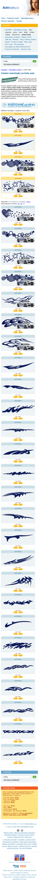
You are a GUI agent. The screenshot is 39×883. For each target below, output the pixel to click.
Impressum (28, 837)
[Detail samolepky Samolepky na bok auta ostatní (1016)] (16, 741)
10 (18, 204)
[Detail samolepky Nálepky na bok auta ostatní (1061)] (16, 590)
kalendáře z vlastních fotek (26, 839)
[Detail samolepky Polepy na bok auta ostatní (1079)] (16, 461)
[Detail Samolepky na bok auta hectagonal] (16, 131)
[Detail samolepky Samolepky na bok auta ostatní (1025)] (16, 676)
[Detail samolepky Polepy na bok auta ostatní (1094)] (16, 418)
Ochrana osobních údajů (26, 835)
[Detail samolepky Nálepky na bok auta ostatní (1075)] (16, 526)
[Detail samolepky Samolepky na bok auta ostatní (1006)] (16, 762)
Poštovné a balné (13, 18)
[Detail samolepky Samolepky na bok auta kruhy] (16, 289)
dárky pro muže (13, 846)
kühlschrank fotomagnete (28, 842)
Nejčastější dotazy (27, 18)
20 (21, 204)
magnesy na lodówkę (8, 844)
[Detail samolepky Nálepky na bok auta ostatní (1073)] (16, 547)
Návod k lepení (8, 833)
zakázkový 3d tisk (24, 846)
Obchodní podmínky (11, 835)
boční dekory (18, 114)
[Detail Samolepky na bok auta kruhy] (16, 174)
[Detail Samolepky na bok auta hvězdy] (16, 195)
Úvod (3, 18)
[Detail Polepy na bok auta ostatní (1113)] (16, 152)
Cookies (9, 837)
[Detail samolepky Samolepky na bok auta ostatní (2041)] (16, 353)
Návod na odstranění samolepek (24, 833)
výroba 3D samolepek (10, 839)
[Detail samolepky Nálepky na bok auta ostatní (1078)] (16, 482)
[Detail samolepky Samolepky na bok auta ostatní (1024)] (16, 698)
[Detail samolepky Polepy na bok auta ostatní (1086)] (16, 439)
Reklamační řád (19, 837)
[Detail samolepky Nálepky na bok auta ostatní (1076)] (16, 504)
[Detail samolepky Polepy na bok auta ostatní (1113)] (16, 375)
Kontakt (19, 21)
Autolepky (4, 70)
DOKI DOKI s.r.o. (31, 824)
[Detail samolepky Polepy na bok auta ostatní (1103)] (16, 396)
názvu (28, 202)
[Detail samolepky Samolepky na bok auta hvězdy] (16, 267)
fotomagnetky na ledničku (11, 842)
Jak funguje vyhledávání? (12, 64)
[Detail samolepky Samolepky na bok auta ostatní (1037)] (16, 655)
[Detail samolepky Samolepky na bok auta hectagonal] (16, 245)
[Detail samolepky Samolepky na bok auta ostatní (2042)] (16, 332)
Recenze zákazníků (8, 21)
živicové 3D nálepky (26, 848)
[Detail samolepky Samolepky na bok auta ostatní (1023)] (16, 719)
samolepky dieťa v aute (23, 844)
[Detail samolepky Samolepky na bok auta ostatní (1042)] (16, 633)
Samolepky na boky (15, 70)
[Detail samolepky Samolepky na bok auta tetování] (16, 310)
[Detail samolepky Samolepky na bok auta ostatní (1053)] (16, 612)
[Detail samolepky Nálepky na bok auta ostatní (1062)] (16, 569)
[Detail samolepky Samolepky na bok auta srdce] (16, 224)
